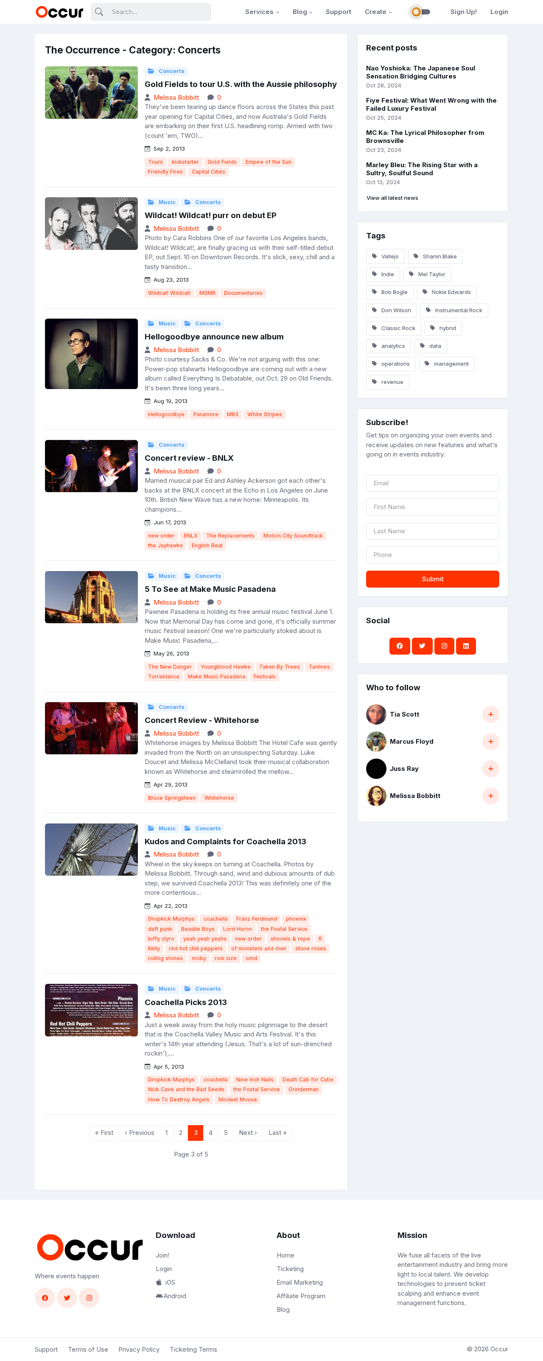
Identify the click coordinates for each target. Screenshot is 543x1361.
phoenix (296, 919)
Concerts (171, 71)
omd (251, 958)
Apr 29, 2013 (170, 784)
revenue (391, 381)
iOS (170, 1282)
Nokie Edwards (451, 291)
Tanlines (319, 667)
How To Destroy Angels (179, 1099)
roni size (226, 958)
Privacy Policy (139, 1349)
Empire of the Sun (268, 162)
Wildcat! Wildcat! (169, 293)
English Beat (207, 545)
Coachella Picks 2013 (186, 1002)
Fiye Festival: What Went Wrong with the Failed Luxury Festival (431, 104)
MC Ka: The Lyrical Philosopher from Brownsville (425, 137)
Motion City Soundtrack (293, 535)
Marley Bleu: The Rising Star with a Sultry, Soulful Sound (422, 169)
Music (166, 202)
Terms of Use (88, 1349)
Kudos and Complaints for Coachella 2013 (225, 841)
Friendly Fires (165, 171)
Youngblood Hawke (226, 667)
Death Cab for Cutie (308, 1079)
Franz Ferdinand (256, 919)
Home (285, 1255)
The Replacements (230, 535)
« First (104, 1133)
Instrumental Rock (458, 310)
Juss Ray (404, 769)
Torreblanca (163, 676)
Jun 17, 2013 (169, 522)
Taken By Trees (279, 667)
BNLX (191, 535)
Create (375, 12)
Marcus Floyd (412, 741)
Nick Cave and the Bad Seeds (186, 1089)
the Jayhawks (165, 545)
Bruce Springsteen (172, 798)
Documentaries (243, 293)
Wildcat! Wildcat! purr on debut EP (211, 215)
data (434, 345)
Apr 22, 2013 (170, 905)
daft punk (160, 929)
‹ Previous (139, 1133)
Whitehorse (219, 798)
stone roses (310, 948)
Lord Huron (237, 929)
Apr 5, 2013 (168, 1066)
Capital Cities (208, 171)
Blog (300, 12)
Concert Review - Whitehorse (202, 720)
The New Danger (170, 667)
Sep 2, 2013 (168, 148)
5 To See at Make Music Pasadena (210, 589)
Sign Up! (464, 12)
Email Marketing (300, 1282)
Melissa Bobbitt (176, 97)
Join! (162, 1255)
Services (259, 12)
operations (395, 363)
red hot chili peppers (196, 948)
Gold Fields (222, 162)
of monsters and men (258, 948)
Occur (499, 1349)
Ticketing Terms (193, 1349)
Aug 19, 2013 (170, 401)
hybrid (447, 328)
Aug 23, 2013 (170, 279)
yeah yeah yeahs (205, 938)
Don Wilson (395, 310)
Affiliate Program (301, 1296)
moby (199, 958)
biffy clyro (161, 938)
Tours (155, 162)
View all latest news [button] (392, 197)
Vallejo (389, 256)
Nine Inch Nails (255, 1079)
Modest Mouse (237, 1099)
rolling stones (165, 958)
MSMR (207, 293)
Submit (433, 579)
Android (175, 1296)
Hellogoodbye (166, 414)
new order (161, 535)
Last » (278, 1133)
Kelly (154, 948)
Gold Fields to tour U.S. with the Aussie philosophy (241, 84)
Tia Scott (404, 714)
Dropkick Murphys (171, 919)
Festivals (265, 676)
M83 (232, 414)
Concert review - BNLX (189, 458)
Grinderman (303, 1089)
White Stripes (264, 414)
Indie (387, 274)
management (451, 363)
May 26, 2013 (170, 653)
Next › (248, 1133)
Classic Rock (397, 328)
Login (499, 12)
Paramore (205, 414)
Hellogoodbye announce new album (214, 337)
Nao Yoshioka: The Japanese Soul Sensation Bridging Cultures (420, 72)
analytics (392, 345)
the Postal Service (284, 929)
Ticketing (290, 1269)
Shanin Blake (439, 256)
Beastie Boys (198, 929)
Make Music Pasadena (216, 676)
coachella (216, 919)
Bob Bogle (394, 291)
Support (338, 12)
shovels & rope (290, 938)
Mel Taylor (431, 274)
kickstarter (185, 162)
